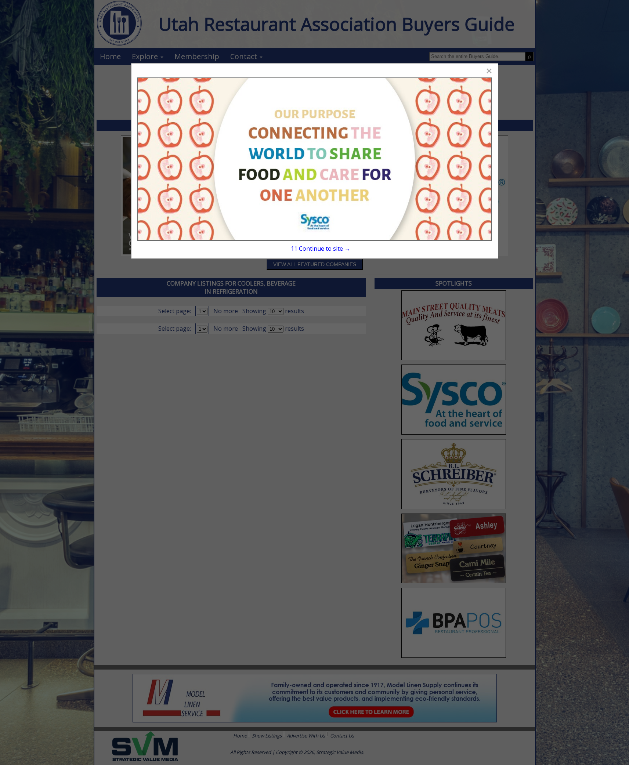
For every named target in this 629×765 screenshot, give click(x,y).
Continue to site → (320, 248)
